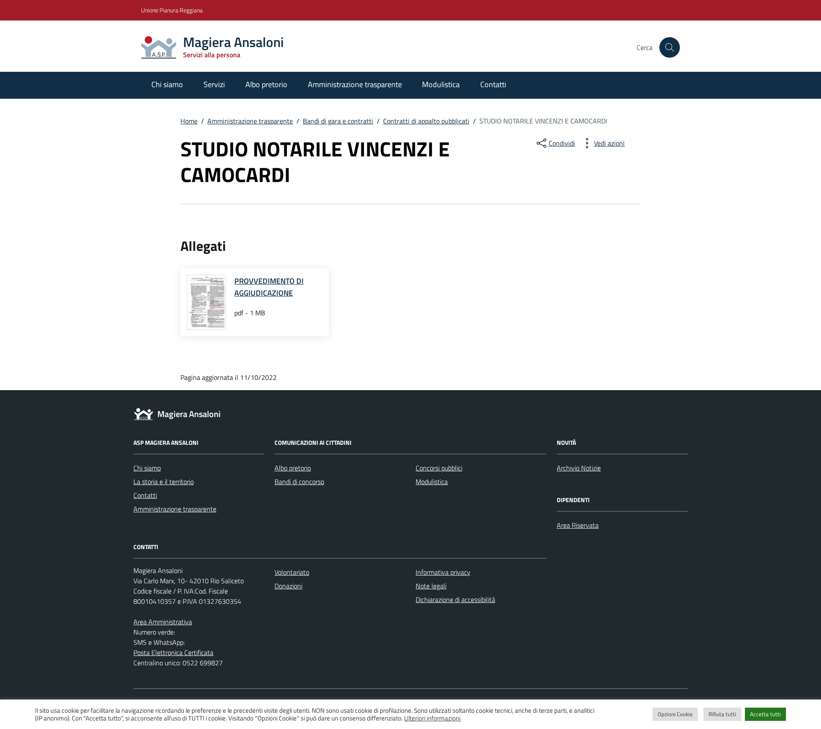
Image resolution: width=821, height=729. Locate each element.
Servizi (214, 84)
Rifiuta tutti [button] (722, 714)
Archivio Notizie (579, 468)
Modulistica (441, 84)
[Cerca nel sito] (669, 47)
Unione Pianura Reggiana (172, 10)
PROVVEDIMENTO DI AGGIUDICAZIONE (269, 287)
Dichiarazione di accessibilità (455, 599)
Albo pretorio (266, 84)
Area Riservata (578, 525)
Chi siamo (167, 84)
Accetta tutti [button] (765, 714)
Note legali (431, 586)
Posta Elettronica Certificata (173, 652)
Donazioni (288, 586)
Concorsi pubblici (439, 468)
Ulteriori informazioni (432, 718)
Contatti (493, 84)
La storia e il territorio (163, 481)
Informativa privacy (443, 572)
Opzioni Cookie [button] (675, 714)
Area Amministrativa (162, 622)
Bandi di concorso (299, 481)
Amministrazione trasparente (355, 84)
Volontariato (292, 572)
